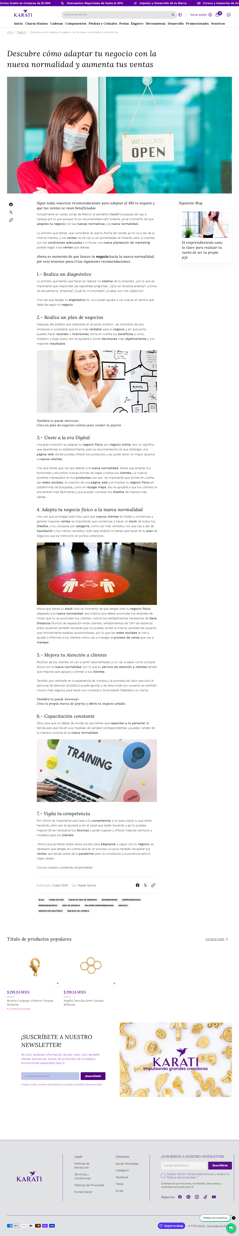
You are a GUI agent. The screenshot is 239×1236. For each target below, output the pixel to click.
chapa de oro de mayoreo (83, 900)
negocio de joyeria (78, 911)
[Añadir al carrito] (58, 983)
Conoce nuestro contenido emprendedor (65, 867)
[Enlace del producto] (34, 978)
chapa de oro (56, 900)
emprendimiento (48, 905)
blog (41, 900)
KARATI (10, 997)
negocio (123, 905)
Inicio (10, 32)
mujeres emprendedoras (99, 905)
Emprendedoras (131, 900)
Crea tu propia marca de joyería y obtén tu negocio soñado (81, 703)
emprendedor (109, 900)
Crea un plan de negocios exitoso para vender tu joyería (79, 425)
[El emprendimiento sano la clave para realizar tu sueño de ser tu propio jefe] (205, 236)
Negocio (21, 32)
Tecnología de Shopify (219, 1225)
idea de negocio (71, 905)
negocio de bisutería (50, 911)
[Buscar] (173, 14)
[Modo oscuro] (180, 15)
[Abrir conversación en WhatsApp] (229, 14)
